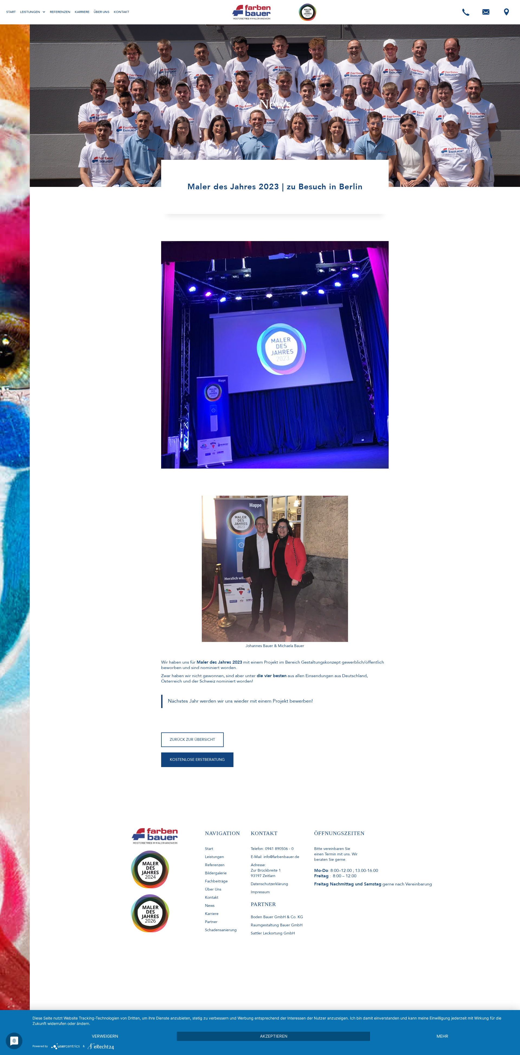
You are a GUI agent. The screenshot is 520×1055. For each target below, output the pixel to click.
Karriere (82, 12)
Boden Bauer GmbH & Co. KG (277, 917)
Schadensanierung (221, 930)
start (209, 848)
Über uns (101, 12)
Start (11, 12)
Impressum (260, 892)
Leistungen (214, 856)
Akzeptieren (273, 1036)
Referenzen (60, 12)
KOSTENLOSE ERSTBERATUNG (197, 759)
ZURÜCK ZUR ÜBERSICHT (192, 739)
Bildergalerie (216, 873)
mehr (442, 1036)
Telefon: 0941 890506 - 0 (272, 848)
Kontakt (121, 12)
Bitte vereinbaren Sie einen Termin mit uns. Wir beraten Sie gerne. (336, 854)
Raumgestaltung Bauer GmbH (277, 925)
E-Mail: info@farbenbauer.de (275, 856)
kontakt (211, 897)
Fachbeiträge (216, 881)
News (209, 905)
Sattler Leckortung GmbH (273, 933)
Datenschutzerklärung (269, 884)
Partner (211, 921)
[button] (33, 12)
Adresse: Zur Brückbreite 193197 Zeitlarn (266, 870)
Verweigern (105, 1036)
